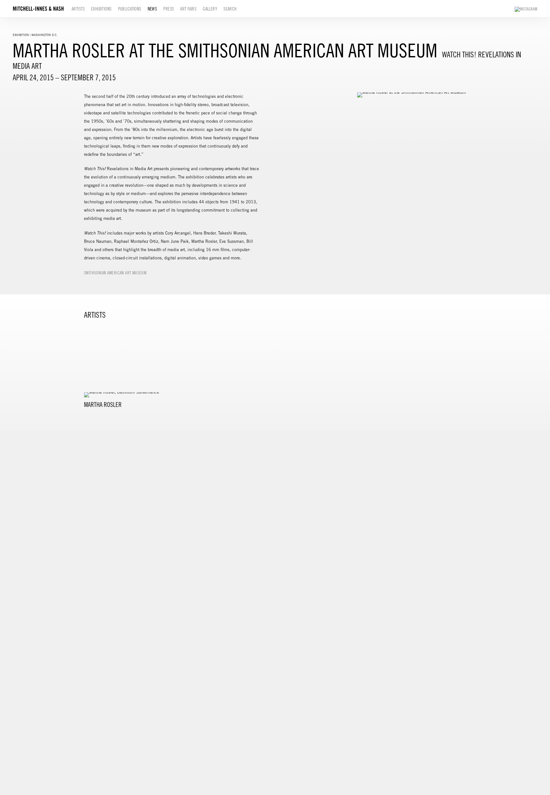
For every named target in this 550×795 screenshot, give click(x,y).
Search (230, 8)
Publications (129, 8)
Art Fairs (188, 8)
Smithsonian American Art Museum (115, 273)
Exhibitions (101, 8)
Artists (78, 8)
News (152, 8)
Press (168, 8)
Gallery (210, 8)
